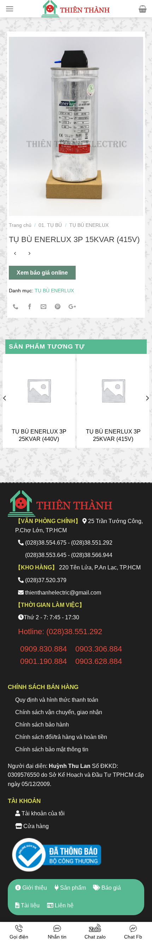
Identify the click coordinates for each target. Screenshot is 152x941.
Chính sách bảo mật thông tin (51, 749)
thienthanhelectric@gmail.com (63, 593)
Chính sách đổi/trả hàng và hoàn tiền (61, 737)
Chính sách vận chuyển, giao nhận (58, 712)
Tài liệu (29, 905)
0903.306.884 (98, 648)
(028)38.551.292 (91, 543)
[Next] (147, 412)
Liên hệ (63, 905)
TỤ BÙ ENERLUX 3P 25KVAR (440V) (39, 435)
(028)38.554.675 (45, 543)
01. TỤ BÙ (50, 225)
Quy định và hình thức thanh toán (56, 700)
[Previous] (4, 412)
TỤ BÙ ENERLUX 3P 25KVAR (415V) (113, 435)
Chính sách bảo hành (42, 725)
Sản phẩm (72, 888)
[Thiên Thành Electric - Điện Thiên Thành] (76, 8)
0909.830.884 (43, 648)
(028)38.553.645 (45, 555)
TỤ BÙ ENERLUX (89, 225)
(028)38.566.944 (91, 555)
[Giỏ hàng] (143, 9)
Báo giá (110, 888)
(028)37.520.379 (45, 580)
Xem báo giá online (42, 273)
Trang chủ (20, 225)
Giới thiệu (34, 888)
